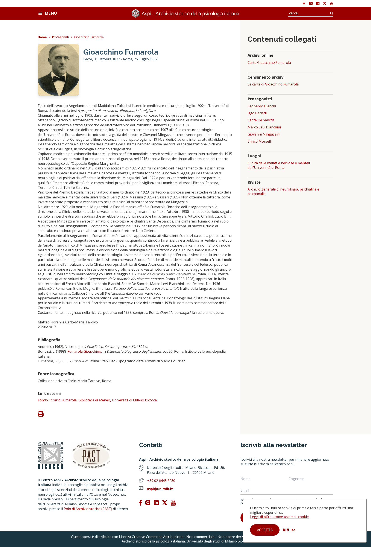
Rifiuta (289, 529)
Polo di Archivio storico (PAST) (88, 508)
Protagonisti (60, 37)
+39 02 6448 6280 (161, 480)
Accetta (265, 529)
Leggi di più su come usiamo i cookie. (279, 516)
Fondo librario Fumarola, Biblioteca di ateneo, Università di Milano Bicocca (97, 400)
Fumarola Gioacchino (84, 351)
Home (42, 37)
